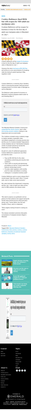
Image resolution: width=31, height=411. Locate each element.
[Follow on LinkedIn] (20, 370)
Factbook (3, 380)
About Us (3, 370)
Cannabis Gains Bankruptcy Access (14, 9)
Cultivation (18, 359)
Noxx (10, 230)
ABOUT (7, 401)
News (3, 16)
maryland (10, 232)
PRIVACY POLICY (23, 404)
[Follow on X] (22, 370)
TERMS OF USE (15, 404)
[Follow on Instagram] (25, 370)
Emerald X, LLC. (13, 399)
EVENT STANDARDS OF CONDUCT (17, 403)
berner (15, 230)
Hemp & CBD (18, 361)
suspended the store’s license (10, 129)
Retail (17, 355)
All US (17, 351)
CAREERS (12, 401)
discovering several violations (10, 131)
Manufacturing (19, 357)
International (18, 353)
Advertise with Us (4, 372)
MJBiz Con (3, 376)
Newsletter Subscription (6, 374)
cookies (19, 230)
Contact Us (3, 387)
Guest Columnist (4, 385)
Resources (3, 353)
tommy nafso (11, 233)
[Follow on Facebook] (17, 370)
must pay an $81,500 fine (20, 68)
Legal (17, 365)
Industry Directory (4, 378)
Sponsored (3, 355)
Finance (17, 363)
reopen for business (22, 61)
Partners (2, 382)
